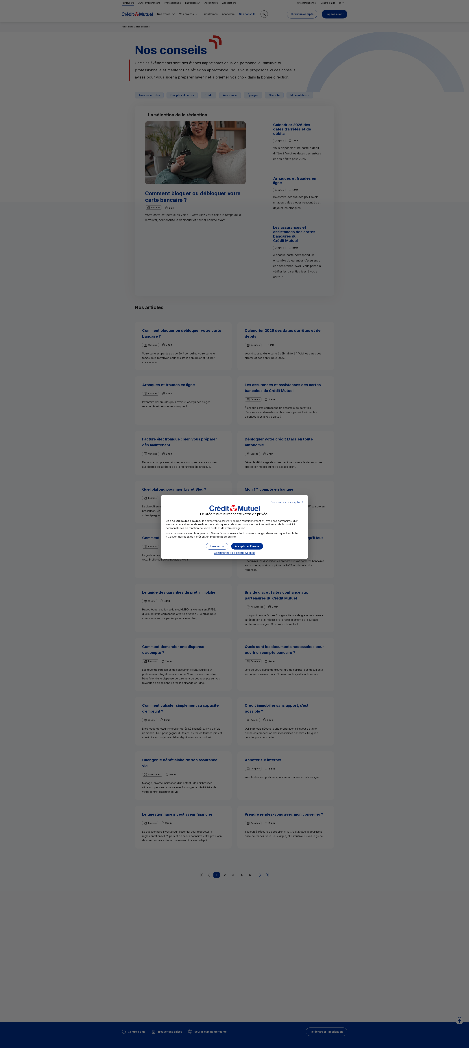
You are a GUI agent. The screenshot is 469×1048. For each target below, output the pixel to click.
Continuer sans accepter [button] (286, 502)
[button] (247, 546)
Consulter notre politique (234, 552)
